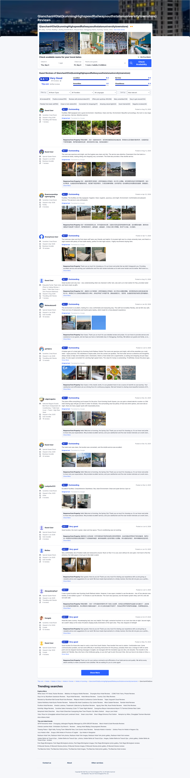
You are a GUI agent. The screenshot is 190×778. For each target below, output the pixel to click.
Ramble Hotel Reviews (127, 702)
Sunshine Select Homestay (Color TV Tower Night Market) (74, 708)
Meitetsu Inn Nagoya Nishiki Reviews (77, 693)
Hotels (47, 681)
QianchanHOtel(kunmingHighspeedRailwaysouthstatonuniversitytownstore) (113, 681)
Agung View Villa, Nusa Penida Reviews (109, 705)
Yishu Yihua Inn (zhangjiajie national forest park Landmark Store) (58, 714)
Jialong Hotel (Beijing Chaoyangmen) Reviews (91, 726)
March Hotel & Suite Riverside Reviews (111, 723)
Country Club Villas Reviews (106, 696)
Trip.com (40, 681)
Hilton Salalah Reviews (111, 702)
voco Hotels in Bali (43, 732)
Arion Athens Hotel (43, 717)
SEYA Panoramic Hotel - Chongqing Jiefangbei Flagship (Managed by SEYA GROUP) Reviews (68, 723)
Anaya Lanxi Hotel (111, 711)
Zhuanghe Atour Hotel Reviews (100, 693)
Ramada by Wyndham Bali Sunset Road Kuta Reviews (55, 699)
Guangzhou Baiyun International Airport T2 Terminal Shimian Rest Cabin (117, 708)
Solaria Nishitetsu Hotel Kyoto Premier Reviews (53, 702)
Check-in (44, 62)
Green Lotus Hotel (87, 714)
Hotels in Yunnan (68, 681)
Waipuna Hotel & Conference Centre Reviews (88, 699)
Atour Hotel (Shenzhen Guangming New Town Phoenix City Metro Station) (80, 711)
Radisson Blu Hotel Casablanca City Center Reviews (86, 702)
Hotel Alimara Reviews (88, 696)
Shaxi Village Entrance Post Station (105, 714)
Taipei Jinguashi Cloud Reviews (114, 699)
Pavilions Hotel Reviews (45, 705)
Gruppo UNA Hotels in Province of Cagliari (64, 732)
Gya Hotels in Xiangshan (87, 732)
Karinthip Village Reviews (46, 708)
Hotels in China (56, 681)
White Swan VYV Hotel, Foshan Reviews (50, 693)
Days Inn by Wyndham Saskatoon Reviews (51, 696)
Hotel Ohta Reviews (129, 705)
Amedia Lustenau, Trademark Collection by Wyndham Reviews (74, 705)
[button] (173, 3)
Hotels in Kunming (81, 681)
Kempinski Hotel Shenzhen (46, 711)
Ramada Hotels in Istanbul (102, 729)
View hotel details (119, 29)
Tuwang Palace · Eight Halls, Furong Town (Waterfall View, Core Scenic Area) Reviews (65, 729)
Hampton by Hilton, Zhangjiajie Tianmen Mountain (134, 714)
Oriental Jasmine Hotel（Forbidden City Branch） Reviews (56, 726)
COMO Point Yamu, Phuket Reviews (123, 693)
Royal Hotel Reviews (73, 696)
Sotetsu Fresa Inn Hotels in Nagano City (125, 729)
